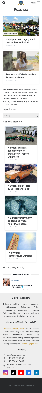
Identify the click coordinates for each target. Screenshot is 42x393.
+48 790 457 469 (15, 361)
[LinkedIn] (36, 372)
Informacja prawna (30, 343)
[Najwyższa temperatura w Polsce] (21, 241)
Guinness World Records (14, 328)
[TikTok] (13, 372)
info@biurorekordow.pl (16, 355)
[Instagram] (5, 372)
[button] (3, 2)
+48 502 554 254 (15, 358)
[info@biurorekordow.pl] (5, 355)
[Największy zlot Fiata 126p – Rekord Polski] (21, 173)
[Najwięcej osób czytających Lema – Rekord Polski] (21, 26)
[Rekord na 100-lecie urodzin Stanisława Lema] (21, 61)
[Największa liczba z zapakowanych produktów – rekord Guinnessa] (21, 135)
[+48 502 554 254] (5, 358)
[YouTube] (21, 372)
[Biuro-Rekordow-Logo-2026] (21, 3)
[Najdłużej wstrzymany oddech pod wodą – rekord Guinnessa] (21, 205)
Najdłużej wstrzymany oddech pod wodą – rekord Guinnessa (20, 220)
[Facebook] (28, 372)
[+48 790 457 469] (5, 361)
